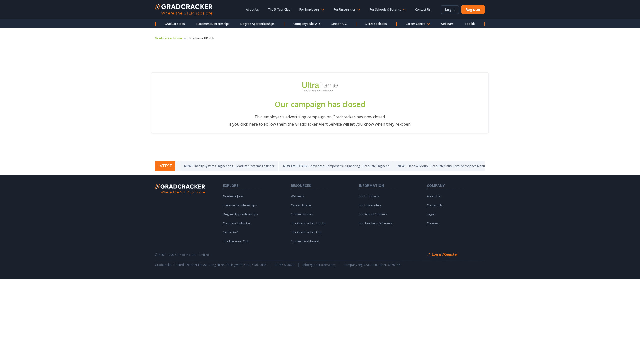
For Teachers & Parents (376, 224)
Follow (270, 124)
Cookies (433, 224)
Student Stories (302, 214)
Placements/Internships (213, 24)
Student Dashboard (305, 242)
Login (450, 9)
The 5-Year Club (279, 10)
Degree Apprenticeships (257, 24)
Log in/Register (445, 254)
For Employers (369, 196)
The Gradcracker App (306, 232)
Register (473, 9)
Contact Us (423, 10)
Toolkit (470, 24)
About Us (252, 10)
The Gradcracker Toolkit (308, 224)
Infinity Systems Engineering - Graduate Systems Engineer (221, 166)
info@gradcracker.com (319, 265)
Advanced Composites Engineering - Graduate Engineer (328, 166)
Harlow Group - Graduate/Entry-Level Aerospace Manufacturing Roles (443, 166)
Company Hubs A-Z (307, 24)
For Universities (370, 206)
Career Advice (301, 206)
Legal (431, 214)
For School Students (373, 214)
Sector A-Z (339, 24)
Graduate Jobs (175, 24)
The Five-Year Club (236, 242)
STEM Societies (376, 24)
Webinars (447, 24)
